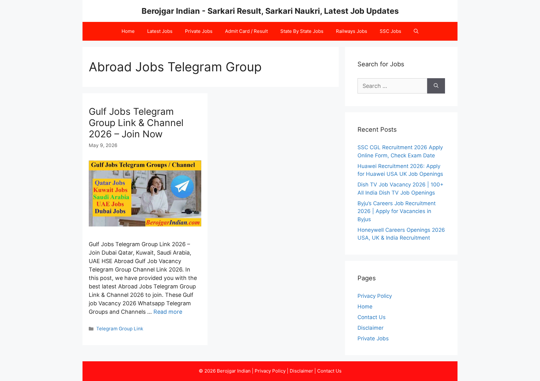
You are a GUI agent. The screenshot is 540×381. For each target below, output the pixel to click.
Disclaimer (370, 328)
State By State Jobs (301, 31)
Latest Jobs (159, 31)
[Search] (436, 86)
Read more (167, 311)
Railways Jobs (351, 31)
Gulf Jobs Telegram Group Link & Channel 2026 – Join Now (136, 123)
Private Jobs (198, 31)
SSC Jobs (390, 31)
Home (128, 31)
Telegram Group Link (119, 329)
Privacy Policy (375, 296)
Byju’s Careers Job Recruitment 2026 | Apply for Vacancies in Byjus (397, 211)
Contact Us (372, 317)
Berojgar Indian (234, 371)
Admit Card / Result (246, 31)
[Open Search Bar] (416, 31)
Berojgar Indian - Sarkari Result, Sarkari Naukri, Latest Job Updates (270, 11)
